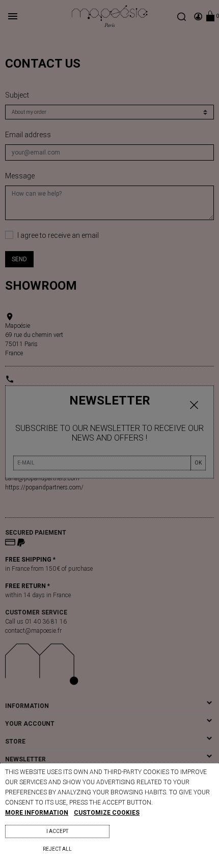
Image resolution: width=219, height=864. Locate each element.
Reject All (57, 849)
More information (36, 812)
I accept (57, 831)
